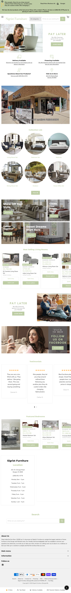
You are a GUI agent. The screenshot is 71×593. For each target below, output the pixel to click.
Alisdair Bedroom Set (29, 435)
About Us (20, 579)
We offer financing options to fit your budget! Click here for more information (51, 63)
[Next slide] (66, 38)
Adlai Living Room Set (29, 273)
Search (14, 579)
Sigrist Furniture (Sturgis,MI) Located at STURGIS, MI (32, 581)
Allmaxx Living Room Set (50, 266)
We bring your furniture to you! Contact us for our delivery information (19, 63)
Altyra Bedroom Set (48, 437)
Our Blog (50, 581)
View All (35, 193)
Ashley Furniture (7, 275)
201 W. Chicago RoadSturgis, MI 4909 (52, 76)
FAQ (41, 579)
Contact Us (28, 579)
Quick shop (11, 278)
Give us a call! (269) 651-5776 (19, 76)
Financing (35, 579)
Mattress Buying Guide (50, 579)
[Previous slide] (5, 38)
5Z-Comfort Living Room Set (10, 272)
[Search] (62, 19)
